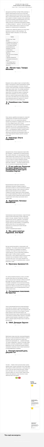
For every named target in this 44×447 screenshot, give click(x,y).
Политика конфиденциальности (24, 441)
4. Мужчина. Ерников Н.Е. (11, 57)
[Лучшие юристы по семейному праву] (35, 414)
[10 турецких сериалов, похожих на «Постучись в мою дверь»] (35, 392)
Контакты (15, 441)
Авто (15, 1)
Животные (19, 1)
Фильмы (6, 1)
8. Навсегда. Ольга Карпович (11, 43)
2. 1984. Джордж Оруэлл (10, 62)
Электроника (10, 1)
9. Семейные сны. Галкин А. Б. (12, 42)
